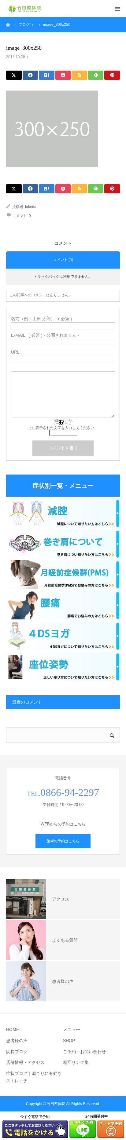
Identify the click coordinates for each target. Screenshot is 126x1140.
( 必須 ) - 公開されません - (45, 335)
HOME (12, 1029)
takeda (30, 207)
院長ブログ (17, 1051)
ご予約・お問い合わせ (84, 1051)
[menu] (117, 8)
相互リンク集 (76, 1062)
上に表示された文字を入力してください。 (63, 428)
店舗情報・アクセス (25, 1062)
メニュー (71, 1029)
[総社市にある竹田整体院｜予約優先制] (24, 8)
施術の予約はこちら (63, 841)
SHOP (69, 1040)
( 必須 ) (41, 318)
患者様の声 (17, 1040)
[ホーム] (8, 24)
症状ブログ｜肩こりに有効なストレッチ (34, 1077)
